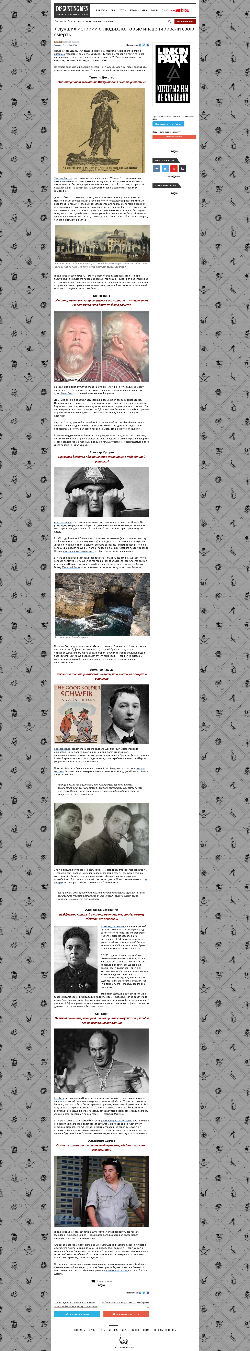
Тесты (123, 10)
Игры (144, 10)
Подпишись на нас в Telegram (168, 124)
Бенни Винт (66, 393)
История (134, 10)
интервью (59, 54)
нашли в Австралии (116, 1270)
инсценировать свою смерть (78, 551)
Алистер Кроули (63, 522)
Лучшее (155, 10)
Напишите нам (185, 21)
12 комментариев (104, 1281)
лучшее (75, 42)
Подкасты (101, 10)
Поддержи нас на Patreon (128, 1314)
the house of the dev (180, 10)
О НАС (165, 10)
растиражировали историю (116, 1120)
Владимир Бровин (61, 45)
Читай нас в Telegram (79, 1314)
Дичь (113, 10)
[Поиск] (169, 21)
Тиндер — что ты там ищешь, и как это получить (91, 21)
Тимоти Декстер (63, 178)
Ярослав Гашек (62, 748)
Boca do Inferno (71, 567)
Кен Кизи (59, 1098)
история (58, 42)
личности (66, 42)
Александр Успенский (113, 926)
